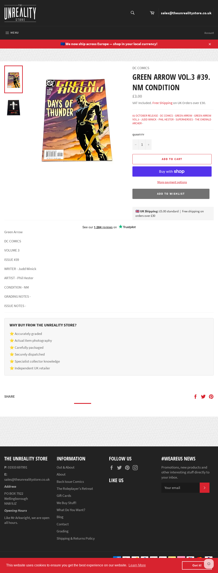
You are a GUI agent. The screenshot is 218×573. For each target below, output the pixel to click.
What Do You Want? (71, 509)
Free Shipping (162, 103)
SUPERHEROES (184, 119)
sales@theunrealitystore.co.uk (186, 13)
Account (209, 33)
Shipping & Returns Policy (76, 538)
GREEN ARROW (183, 115)
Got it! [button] (197, 565)
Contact (63, 524)
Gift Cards (64, 495)
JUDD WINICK (148, 119)
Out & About (66, 467)
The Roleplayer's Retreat (75, 488)
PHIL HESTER (166, 119)
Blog (60, 516)
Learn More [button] (137, 565)
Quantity (138, 134)
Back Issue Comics (70, 481)
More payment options (172, 182)
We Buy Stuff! (66, 502)
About (61, 474)
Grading (63, 531)
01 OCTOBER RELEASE (145, 115)
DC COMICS (166, 115)
